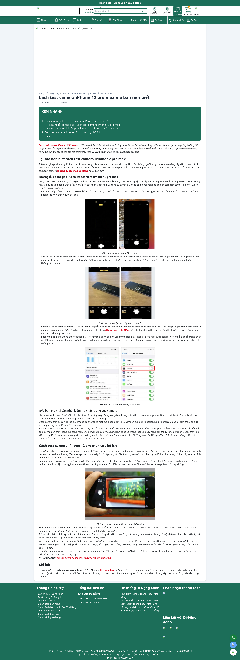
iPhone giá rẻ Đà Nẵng (117, 330)
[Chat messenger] (233, 652)
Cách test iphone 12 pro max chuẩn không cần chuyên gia (83, 557)
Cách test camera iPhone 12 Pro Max (58, 145)
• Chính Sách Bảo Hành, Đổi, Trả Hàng (56, 607)
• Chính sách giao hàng (49, 617)
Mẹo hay (55, 93)
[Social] (166, 630)
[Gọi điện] (233, 637)
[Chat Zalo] (233, 645)
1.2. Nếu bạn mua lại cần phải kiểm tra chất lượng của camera (81, 128)
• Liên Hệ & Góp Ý (46, 600)
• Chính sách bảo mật (48, 613)
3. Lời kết (47, 136)
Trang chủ (43, 93)
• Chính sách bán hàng (48, 603)
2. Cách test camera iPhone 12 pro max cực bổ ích (71, 132)
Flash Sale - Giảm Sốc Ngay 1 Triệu (120, 2)
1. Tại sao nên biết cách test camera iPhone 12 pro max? (75, 121)
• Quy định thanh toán (48, 610)
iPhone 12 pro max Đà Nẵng (72, 170)
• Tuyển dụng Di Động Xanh (51, 597)
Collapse (197, 111)
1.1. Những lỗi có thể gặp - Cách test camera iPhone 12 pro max (82, 124)
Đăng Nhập (198, 14)
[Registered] (170, 641)
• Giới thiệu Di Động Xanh (50, 593)
